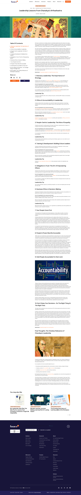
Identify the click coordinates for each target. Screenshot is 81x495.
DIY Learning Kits (42, 458)
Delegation (54, 175)
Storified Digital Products (43, 457)
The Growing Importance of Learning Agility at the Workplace (60, 409)
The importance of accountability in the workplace (43, 108)
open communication (56, 130)
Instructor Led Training (43, 438)
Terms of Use (12, 492)
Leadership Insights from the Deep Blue (46, 327)
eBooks (54, 458)
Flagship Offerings (29, 457)
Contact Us (68, 1)
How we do (43, 1)
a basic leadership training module (45, 161)
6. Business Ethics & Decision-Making (17, 60)
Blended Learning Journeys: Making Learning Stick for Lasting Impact (39, 410)
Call (24, 80)
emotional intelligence (66, 130)
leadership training (43, 369)
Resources (59, 1)
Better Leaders (28, 438)
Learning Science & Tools (57, 460)
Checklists (55, 464)
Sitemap (21, 492)
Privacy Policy (17, 492)
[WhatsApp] (20, 78)
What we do (37, 1)
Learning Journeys (29, 462)
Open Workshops (29, 460)
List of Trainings (28, 445)
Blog (33, 8)
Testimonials (55, 451)
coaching (58, 150)
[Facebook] (11, 78)
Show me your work (30, 429)
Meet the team (55, 441)
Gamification (41, 447)
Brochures (55, 462)
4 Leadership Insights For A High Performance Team (49, 72)
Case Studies (41, 441)
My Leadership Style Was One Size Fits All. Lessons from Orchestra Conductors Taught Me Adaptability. (19, 411)
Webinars (54, 470)
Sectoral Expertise (56, 443)
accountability (46, 368)
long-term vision (49, 80)
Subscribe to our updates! (45, 429)
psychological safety (49, 130)
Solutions (31, 1)
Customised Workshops (30, 458)
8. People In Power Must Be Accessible (18, 63)
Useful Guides (55, 468)
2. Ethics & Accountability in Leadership (18, 49)
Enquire (14, 80)
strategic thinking (57, 56)
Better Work (28, 443)
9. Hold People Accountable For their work (18, 65)
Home (31, 8)
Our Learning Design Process (58, 438)
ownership (52, 368)
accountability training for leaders (57, 112)
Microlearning (41, 443)
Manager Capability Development (15, 406)
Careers (54, 447)
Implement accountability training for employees (43, 117)
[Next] (69, 415)
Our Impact (55, 445)
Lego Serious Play (42, 445)
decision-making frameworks (56, 90)
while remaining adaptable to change (55, 87)
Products (49, 1)
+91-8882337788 (52, 492)
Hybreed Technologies (37, 492)
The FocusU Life (56, 449)
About (54, 1)
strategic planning (57, 80)
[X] (17, 78)
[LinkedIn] (14, 78)
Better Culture (28, 441)
